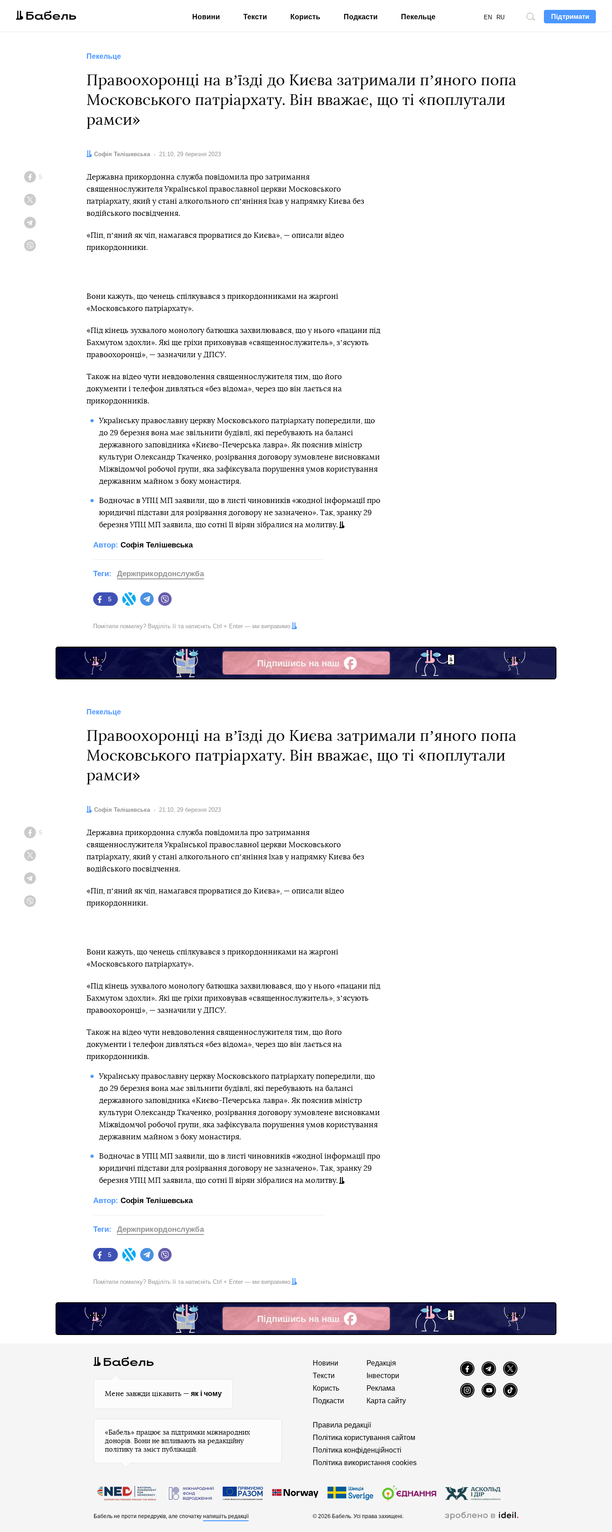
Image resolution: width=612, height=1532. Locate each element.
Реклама (380, 1388)
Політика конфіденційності (357, 1450)
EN (488, 17)
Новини (206, 17)
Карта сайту (386, 1401)
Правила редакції (342, 1425)
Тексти (255, 17)
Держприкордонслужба (160, 573)
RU (500, 17)
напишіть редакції (226, 1516)
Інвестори (382, 1375)
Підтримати (570, 16)
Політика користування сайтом (364, 1437)
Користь (305, 17)
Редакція (381, 1363)
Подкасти (361, 17)
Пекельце (418, 17)
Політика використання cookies (365, 1462)
